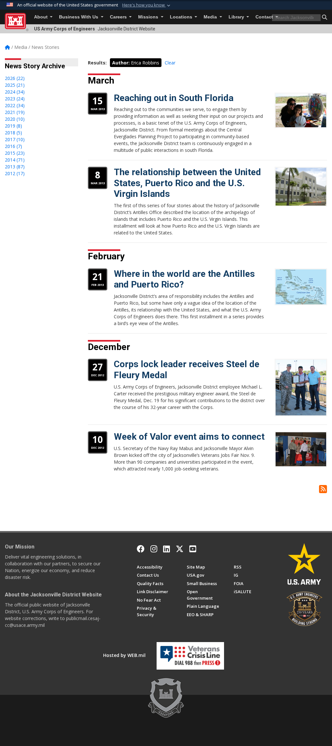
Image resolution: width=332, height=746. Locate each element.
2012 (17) (15, 173)
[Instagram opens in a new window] (153, 549)
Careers (119, 17)
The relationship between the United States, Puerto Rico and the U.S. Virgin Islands (187, 183)
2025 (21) (15, 85)
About (41, 17)
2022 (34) (15, 105)
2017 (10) (15, 139)
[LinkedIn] (166, 549)
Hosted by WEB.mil (124, 655)
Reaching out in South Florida (173, 98)
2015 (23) (15, 153)
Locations (182, 17)
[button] (147, 5)
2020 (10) (15, 119)
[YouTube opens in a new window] (192, 549)
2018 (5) (13, 133)
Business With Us (79, 17)
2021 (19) (15, 112)
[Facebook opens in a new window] (141, 549)
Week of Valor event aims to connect (189, 436)
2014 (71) (15, 160)
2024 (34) (15, 92)
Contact (264, 17)
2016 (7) (13, 146)
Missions (149, 17)
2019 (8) (13, 126)
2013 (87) (15, 167)
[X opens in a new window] (180, 549)
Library (237, 17)
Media (211, 17)
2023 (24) (15, 99)
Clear (170, 63)
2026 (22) (15, 78)
